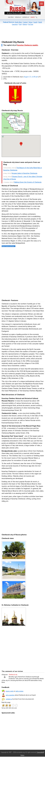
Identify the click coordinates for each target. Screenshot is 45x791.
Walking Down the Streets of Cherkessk (27, 182)
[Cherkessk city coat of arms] (15, 105)
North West (18, 22)
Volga (30, 22)
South (35, 22)
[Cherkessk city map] (15, 133)
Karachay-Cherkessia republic (27, 45)
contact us (25, 17)
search (33, 17)
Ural (20, 24)
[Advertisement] (20, 33)
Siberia (25, 24)
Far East (30, 24)
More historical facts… (8, 246)
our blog (10, 17)
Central (25, 22)
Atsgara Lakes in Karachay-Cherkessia (24, 173)
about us (18, 17)
